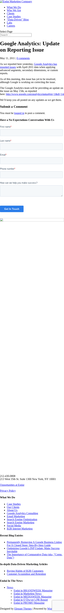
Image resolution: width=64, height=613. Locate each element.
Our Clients (13, 507)
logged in (19, 113)
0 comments (23, 58)
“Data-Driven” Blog (18, 19)
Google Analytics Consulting (22, 513)
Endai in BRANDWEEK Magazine (33, 590)
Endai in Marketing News (27, 593)
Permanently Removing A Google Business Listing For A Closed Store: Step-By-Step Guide (34, 544)
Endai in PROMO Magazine (29, 602)
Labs (9, 22)
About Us (12, 510)
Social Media (14, 525)
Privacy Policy (8, 490)
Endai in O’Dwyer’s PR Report (31, 599)
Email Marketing (16, 516)
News (10, 587)
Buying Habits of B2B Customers (25, 570)
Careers (11, 25)
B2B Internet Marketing (20, 528)
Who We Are (14, 10)
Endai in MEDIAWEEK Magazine (33, 596)
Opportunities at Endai (12, 484)
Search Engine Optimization (22, 519)
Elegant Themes (23, 608)
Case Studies (14, 16)
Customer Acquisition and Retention (26, 573)
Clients (10, 13)
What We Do (14, 7)
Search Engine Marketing (20, 522)
